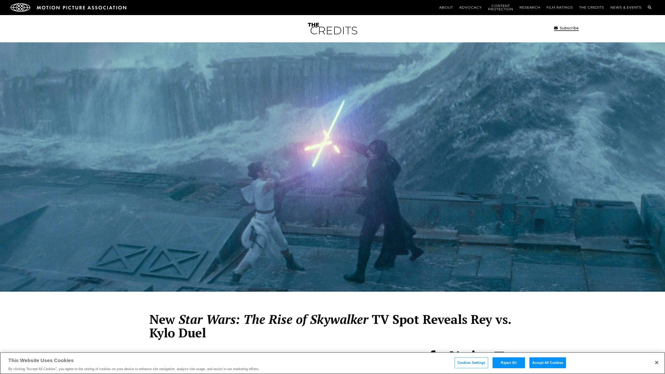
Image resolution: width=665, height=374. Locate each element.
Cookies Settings (471, 362)
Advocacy (470, 7)
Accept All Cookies (547, 362)
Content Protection (500, 7)
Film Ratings (560, 7)
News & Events (626, 7)
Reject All (508, 362)
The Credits (591, 7)
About (446, 7)
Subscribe (569, 28)
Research (530, 7)
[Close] (656, 362)
